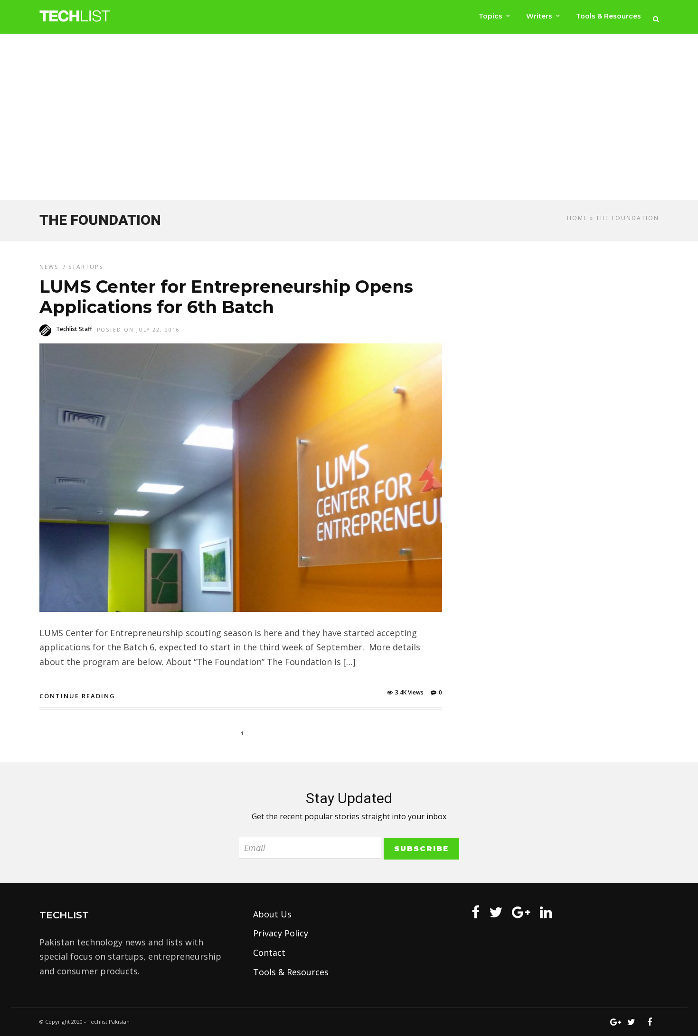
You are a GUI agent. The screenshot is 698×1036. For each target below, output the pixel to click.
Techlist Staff (74, 329)
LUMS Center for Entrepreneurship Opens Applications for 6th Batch (226, 296)
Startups (85, 267)
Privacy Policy (280, 933)
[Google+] (521, 912)
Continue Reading (77, 696)
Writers (539, 16)
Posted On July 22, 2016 (138, 329)
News (48, 267)
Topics (490, 16)
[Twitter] (495, 912)
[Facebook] (476, 912)
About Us (272, 914)
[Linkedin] (546, 912)
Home (577, 218)
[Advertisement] (349, 119)
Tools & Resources (608, 16)
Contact (269, 952)
